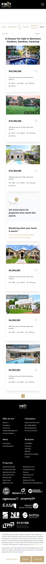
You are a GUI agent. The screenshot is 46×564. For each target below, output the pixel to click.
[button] (38, 57)
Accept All (38, 559)
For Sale (19, 27)
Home (4, 27)
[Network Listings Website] (14, 515)
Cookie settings (11, 559)
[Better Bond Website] (19, 491)
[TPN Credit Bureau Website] (8, 525)
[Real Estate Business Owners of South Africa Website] (23, 525)
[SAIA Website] (6, 491)
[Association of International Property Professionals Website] (5, 515)
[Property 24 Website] (28, 498)
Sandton (26, 27)
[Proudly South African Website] (28, 506)
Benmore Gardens (34, 27)
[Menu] (42, 4)
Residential (12, 27)
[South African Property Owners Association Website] (30, 515)
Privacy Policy (38, 544)
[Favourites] (36, 71)
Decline (25, 559)
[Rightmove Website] (10, 498)
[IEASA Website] (9, 506)
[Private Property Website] (35, 491)
